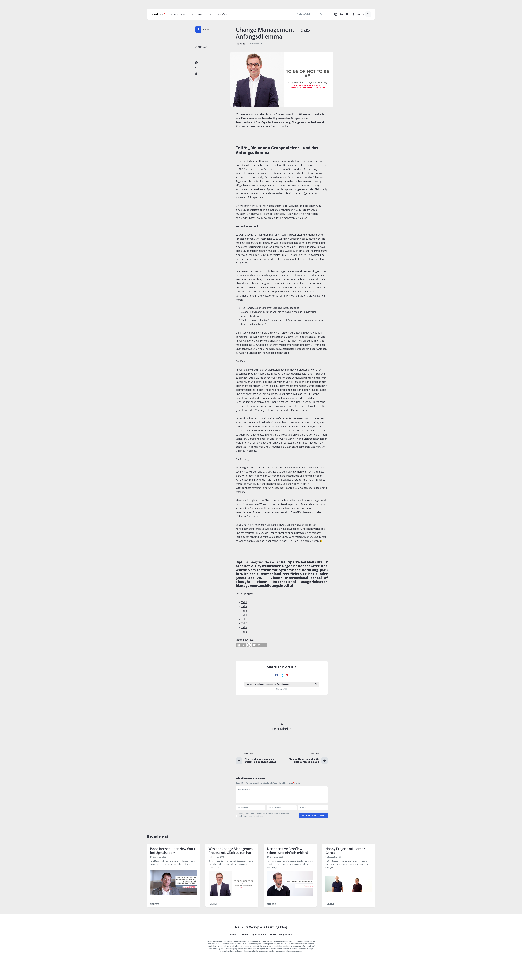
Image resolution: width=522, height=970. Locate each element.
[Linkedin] (238, 645)
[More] (264, 645)
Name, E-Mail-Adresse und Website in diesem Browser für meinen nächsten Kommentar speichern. (264, 815)
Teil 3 (244, 610)
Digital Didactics (258, 934)
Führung (206, 29)
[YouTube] (347, 14)
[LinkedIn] (341, 14)
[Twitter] (254, 645)
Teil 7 (244, 627)
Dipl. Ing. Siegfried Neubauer (258, 562)
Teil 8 (244, 631)
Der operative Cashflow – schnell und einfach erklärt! (287, 850)
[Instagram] (335, 14)
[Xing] (243, 645)
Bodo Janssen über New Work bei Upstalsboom (172, 850)
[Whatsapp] (259, 645)
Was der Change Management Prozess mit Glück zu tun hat (231, 850)
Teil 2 (244, 606)
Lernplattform (285, 934)
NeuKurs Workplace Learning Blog (261, 927)
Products (234, 934)
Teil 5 (244, 619)
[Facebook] (249, 645)
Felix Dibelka (281, 729)
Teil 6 (244, 623)
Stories (245, 934)
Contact (272, 934)
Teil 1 (244, 602)
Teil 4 (244, 614)
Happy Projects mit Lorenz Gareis (345, 850)
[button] (368, 14)
